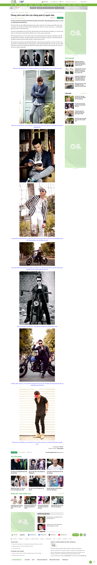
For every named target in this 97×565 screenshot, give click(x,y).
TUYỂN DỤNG (65, 559)
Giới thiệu (27, 559)
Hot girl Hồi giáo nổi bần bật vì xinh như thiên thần (54, 489)
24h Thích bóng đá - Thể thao (53, 4)
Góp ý (33, 559)
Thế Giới (74, 4)
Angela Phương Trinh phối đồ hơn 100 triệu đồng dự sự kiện (54, 525)
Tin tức (20, 4)
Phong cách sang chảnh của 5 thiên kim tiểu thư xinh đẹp (43, 507)
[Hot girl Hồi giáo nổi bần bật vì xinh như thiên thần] (55, 481)
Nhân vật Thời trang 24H (20, 18)
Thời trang (33, 7)
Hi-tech (69, 4)
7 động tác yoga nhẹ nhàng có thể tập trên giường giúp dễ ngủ (79, 112)
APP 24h (15, 534)
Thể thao (80, 4)
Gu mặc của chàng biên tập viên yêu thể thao (19, 472)
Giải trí (42, 4)
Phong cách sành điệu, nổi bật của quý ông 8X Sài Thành (30, 507)
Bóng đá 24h (43, 534)
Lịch (63, 1)
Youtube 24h (63, 534)
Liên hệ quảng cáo (16, 559)
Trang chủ (13, 12)
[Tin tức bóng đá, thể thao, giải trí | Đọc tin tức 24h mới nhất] (13, 1)
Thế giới (27, 538)
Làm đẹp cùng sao (59, 7)
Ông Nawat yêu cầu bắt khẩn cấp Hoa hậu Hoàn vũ (54, 517)
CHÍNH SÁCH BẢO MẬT (42, 559)
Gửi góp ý (23, 452)
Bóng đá (31, 4)
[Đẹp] (17, 7)
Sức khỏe (63, 4)
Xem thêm (60, 493)
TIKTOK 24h (53, 534)
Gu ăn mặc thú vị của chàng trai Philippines (37, 472)
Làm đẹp (39, 7)
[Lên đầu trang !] (94, 562)
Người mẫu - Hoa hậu (48, 7)
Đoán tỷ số (55, 1)
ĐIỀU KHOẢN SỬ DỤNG (54, 559)
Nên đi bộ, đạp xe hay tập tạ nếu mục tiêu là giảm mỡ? (80, 120)
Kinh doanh (37, 4)
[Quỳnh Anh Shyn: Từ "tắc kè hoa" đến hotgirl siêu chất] (19, 481)
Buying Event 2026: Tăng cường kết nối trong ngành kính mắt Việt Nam (80, 85)
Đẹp (17, 12)
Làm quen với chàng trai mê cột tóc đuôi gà (55, 472)
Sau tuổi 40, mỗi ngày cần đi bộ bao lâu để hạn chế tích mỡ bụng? (80, 97)
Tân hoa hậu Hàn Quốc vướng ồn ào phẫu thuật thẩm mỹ (80, 105)
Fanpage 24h (33, 534)
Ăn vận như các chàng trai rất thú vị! (36, 489)
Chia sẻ (61, 17)
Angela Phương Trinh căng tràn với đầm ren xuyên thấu (17, 507)
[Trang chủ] (13, 8)
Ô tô (85, 4)
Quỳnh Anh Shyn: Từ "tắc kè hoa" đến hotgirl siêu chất (18, 489)
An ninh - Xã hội (34, 538)
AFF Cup (25, 4)
